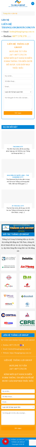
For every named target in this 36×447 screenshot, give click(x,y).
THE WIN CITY (18, 146)
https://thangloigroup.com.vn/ (20, 353)
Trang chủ (6, 13)
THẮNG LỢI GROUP (17, 439)
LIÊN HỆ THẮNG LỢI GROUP (18, 360)
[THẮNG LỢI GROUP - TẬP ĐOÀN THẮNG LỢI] (18, 3)
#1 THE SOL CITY (18, 206)
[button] (32, 3)
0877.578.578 (19, 36)
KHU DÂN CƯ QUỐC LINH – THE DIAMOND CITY (18, 176)
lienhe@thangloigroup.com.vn (22, 32)
